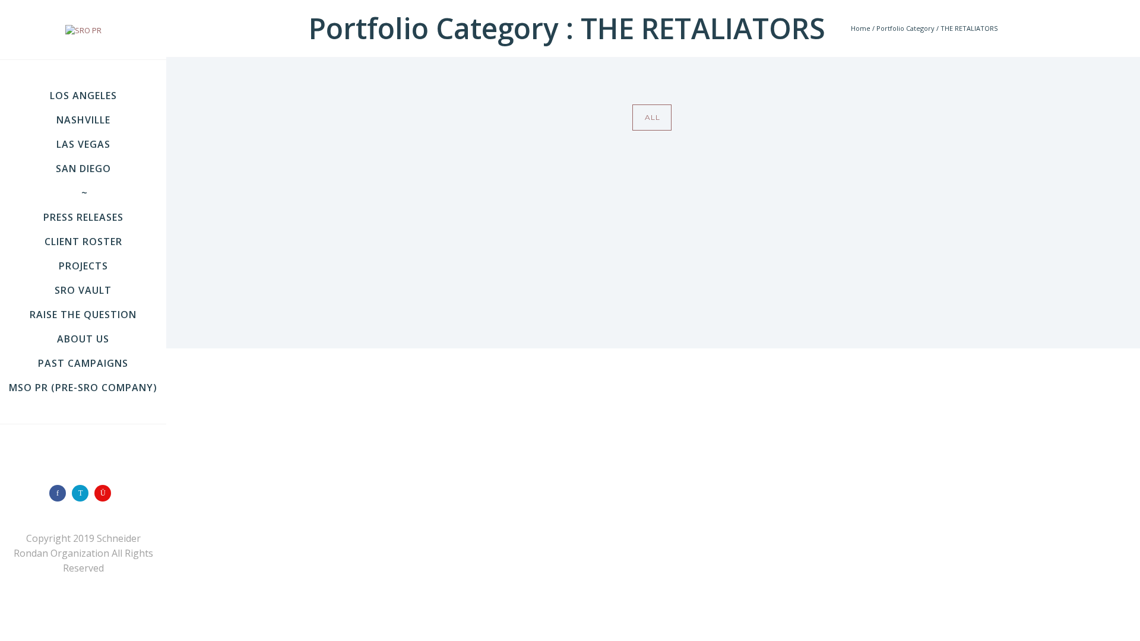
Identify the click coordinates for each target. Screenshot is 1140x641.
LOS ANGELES (83, 95)
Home (860, 28)
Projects (83, 265)
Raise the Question (83, 314)
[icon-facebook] (60, 493)
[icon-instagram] (105, 493)
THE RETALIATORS (969, 28)
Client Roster (83, 241)
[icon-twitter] (83, 493)
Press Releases (83, 217)
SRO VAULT (83, 290)
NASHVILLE (83, 119)
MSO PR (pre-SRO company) (83, 387)
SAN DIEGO (83, 168)
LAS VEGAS (83, 144)
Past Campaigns (83, 363)
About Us (83, 338)
